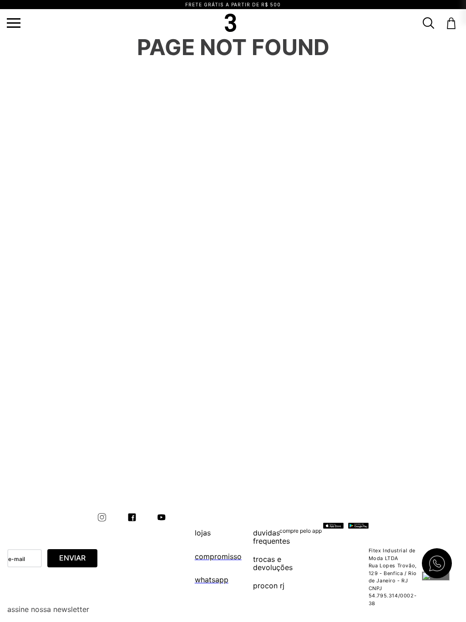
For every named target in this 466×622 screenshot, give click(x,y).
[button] (13, 23)
